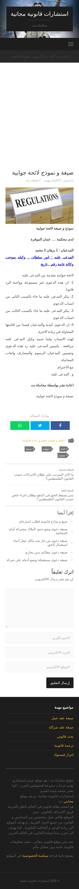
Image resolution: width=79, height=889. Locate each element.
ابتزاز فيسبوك (64, 754)
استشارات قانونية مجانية (39, 14)
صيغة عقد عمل (62, 718)
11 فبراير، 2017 (65, 180)
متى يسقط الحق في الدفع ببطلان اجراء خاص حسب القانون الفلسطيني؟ (43, 495)
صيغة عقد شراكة (61, 727)
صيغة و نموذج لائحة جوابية (43, 172)
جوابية (46, 449)
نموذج (62, 455)
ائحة (63, 449)
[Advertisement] (39, 124)
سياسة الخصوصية (35, 855)
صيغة (29, 449)
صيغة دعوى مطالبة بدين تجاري (46, 552)
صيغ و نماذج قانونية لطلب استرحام (43, 521)
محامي (68, 801)
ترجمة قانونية (64, 745)
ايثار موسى (49, 180)
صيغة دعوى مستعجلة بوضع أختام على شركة (37, 560)
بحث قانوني (65, 736)
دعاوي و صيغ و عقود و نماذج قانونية (44, 440)
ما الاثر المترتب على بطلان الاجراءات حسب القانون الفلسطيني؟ (44, 474)
